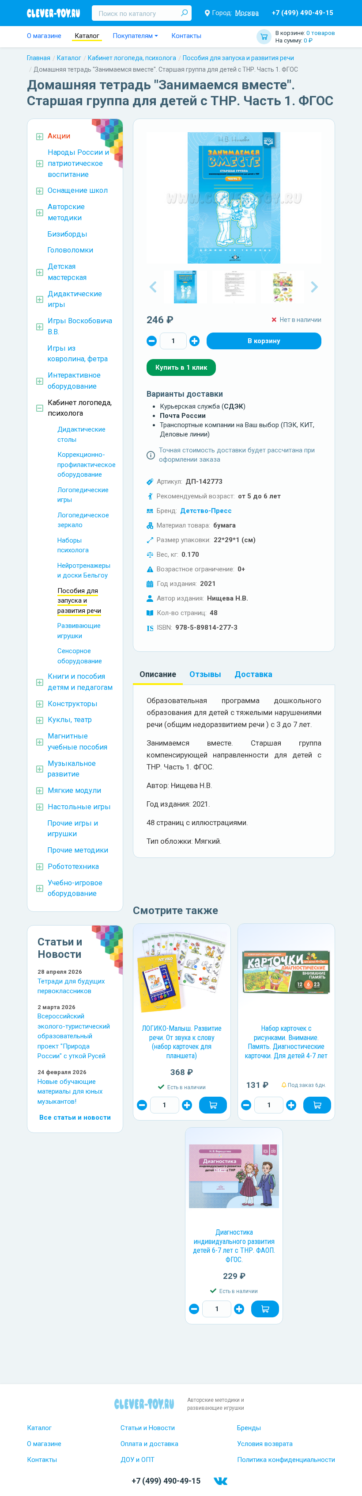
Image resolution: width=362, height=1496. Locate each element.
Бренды (249, 1428)
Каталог (87, 36)
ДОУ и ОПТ (138, 1460)
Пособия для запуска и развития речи (238, 57)
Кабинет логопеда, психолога (132, 57)
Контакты (186, 36)
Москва (247, 13)
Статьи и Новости (148, 1428)
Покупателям (133, 36)
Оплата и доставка (149, 1444)
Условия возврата (265, 1444)
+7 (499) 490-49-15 (302, 13)
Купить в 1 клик (181, 367)
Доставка (253, 674)
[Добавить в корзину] (213, 1105)
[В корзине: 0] (264, 341)
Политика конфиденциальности (286, 1460)
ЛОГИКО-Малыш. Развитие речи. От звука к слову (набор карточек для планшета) (182, 1042)
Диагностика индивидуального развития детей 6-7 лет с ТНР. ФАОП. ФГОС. (234, 1246)
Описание (158, 674)
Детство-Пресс (206, 511)
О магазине (44, 36)
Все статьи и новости (75, 1117)
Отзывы (205, 674)
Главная (38, 57)
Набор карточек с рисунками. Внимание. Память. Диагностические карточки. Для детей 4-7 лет (286, 1042)
